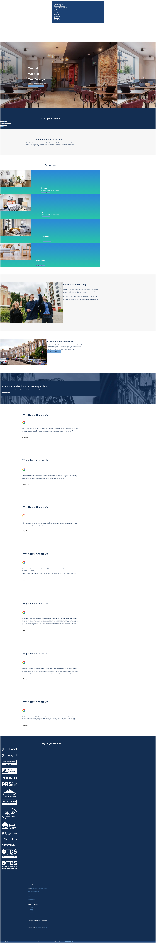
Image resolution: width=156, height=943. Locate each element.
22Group (45, 927)
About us (57, 19)
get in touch (54, 351)
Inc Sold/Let (4, 125)
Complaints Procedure (31, 900)
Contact (56, 18)
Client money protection (31, 899)
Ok (66, 941)
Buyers (56, 11)
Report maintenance (60, 7)
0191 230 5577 (30, 889)
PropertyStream (38, 927)
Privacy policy (30, 896)
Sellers (56, 9)
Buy (3, 121)
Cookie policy (30, 897)
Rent (6, 121)
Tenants (56, 14)
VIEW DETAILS (45, 192)
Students (57, 16)
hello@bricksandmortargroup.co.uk (33, 891)
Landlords (57, 12)
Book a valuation (59, 6)
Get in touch (6, 392)
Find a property (59, 4)
